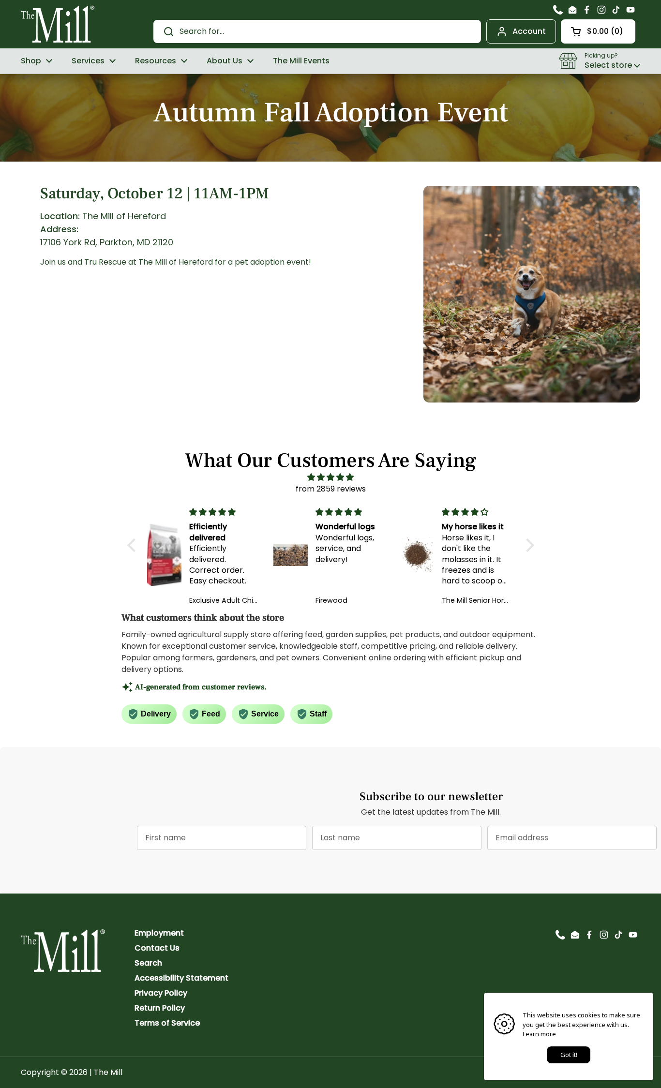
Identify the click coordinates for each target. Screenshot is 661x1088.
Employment (159, 933)
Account (529, 31)
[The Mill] (58, 23)
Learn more (539, 1033)
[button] (598, 31)
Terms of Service (167, 1022)
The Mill (108, 1072)
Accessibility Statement (181, 978)
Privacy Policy (161, 993)
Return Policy (160, 1007)
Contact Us (157, 948)
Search (148, 963)
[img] (330, 477)
